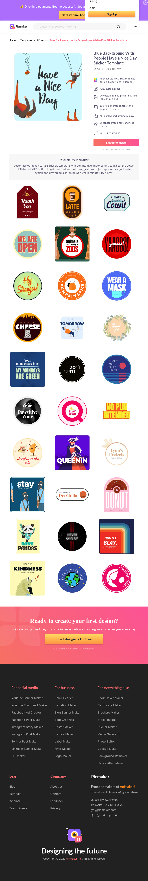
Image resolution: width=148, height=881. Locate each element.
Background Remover (112, 756)
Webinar (14, 801)
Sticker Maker (107, 727)
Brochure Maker (108, 712)
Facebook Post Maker (27, 719)
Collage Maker (107, 748)
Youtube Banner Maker (27, 698)
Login (91, 7)
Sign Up (112, 14)
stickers (41, 40)
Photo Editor (106, 741)
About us (56, 786)
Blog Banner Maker (67, 712)
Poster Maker (64, 727)
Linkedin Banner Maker (27, 748)
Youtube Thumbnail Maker (29, 705)
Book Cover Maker (110, 698)
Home (12, 40)
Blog (12, 786)
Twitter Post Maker (25, 741)
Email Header (64, 698)
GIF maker (18, 756)
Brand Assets (18, 808)
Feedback (57, 801)
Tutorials (15, 794)
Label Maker (63, 741)
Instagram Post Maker (27, 734)
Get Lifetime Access (76, 15)
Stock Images (107, 719)
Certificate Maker (110, 705)
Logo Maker (63, 756)
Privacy (55, 808)
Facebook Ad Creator (26, 712)
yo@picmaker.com (103, 810)
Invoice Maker (64, 734)
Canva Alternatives (110, 763)
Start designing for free (74, 639)
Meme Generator (109, 734)
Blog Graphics (64, 719)
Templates (26, 40)
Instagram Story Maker (27, 727)
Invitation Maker (66, 705)
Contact (55, 794)
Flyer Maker (63, 748)
